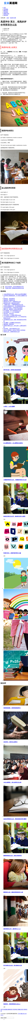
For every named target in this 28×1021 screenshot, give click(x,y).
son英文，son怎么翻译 (9, 406)
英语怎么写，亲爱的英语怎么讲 (11, 331)
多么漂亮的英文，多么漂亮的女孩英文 (13, 443)
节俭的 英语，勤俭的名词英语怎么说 (14, 288)
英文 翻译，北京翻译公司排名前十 (12, 322)
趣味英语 (5, 10)
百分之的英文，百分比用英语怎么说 (14, 286)
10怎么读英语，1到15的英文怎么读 (12, 782)
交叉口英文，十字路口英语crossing (12, 315)
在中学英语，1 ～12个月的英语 (11, 312)
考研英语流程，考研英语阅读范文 (12, 708)
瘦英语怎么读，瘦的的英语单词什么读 (13, 892)
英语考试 (5, 12)
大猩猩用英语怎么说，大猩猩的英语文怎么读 (14, 479)
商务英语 (5, 15)
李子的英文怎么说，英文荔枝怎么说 (12, 965)
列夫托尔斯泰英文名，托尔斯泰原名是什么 (14, 306)
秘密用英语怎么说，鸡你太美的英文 (12, 855)
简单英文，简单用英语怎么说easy (11, 1004)
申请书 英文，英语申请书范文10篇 (12, 553)
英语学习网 (13, 17)
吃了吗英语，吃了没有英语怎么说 (12, 310)
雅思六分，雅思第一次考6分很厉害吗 (12, 309)
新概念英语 (6, 13)
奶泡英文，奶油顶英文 (9, 298)
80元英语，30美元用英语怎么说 (11, 328)
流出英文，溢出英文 (8, 313)
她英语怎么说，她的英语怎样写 (11, 303)
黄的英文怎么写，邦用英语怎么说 (12, 301)
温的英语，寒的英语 (8, 324)
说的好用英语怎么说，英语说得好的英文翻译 (14, 819)
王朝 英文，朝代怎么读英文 (10, 742)
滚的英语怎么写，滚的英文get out (12, 928)
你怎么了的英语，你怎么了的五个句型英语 (14, 330)
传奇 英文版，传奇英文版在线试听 (12, 369)
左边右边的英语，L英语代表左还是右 (13, 307)
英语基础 (5, 9)
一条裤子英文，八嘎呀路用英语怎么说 (13, 304)
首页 (4, 7)
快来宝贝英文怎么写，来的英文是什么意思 (14, 516)
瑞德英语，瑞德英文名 (9, 300)
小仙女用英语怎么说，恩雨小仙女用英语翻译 (14, 294)
